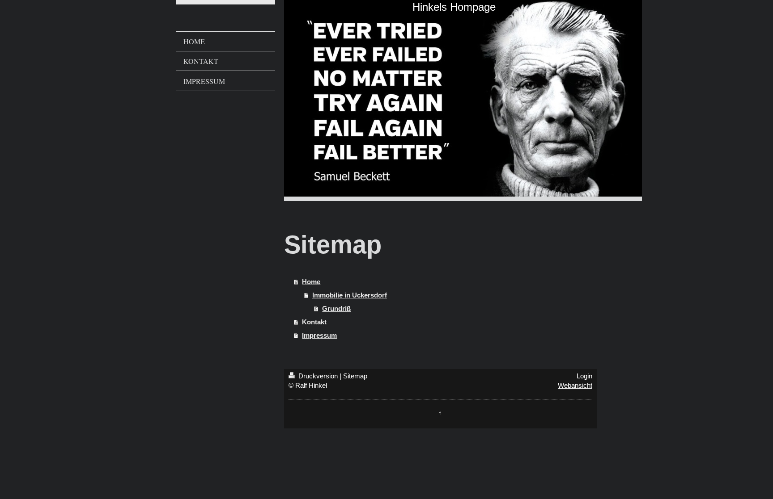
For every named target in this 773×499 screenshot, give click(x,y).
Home (311, 281)
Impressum (319, 335)
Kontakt (314, 322)
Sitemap (355, 376)
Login (584, 376)
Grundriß (336, 308)
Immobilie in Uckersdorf (349, 295)
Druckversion (318, 376)
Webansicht (575, 385)
